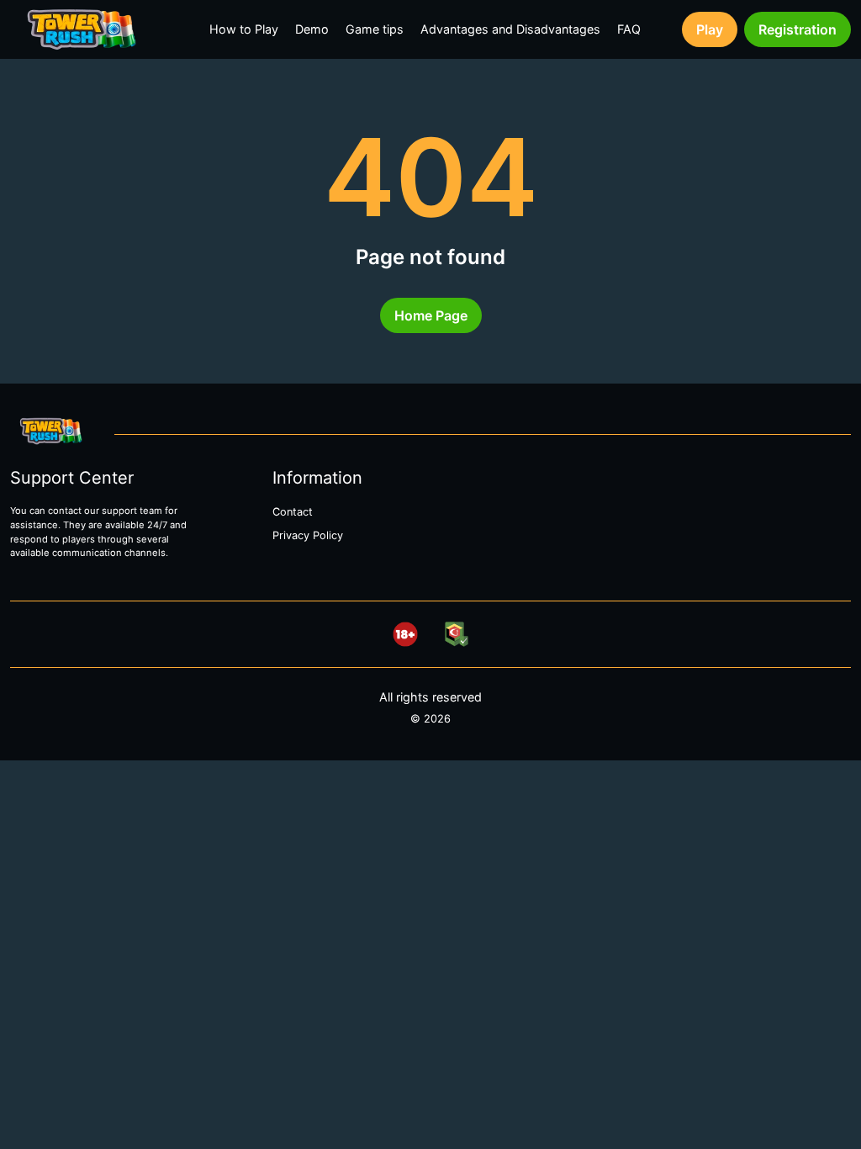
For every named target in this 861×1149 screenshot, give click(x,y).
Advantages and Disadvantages (510, 29)
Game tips (375, 29)
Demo (312, 29)
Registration (797, 29)
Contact (292, 512)
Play (709, 29)
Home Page (430, 315)
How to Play (243, 29)
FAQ (629, 29)
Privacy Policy (307, 535)
